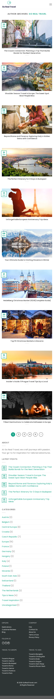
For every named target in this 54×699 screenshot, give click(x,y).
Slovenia (6, 570)
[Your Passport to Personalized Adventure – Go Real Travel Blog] (12, 4)
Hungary (6, 556)
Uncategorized (9, 605)
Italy (4, 561)
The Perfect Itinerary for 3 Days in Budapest (27, 179)
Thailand (6, 585)
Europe (5, 541)
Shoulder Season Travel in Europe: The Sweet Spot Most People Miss (27, 94)
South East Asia (9, 575)
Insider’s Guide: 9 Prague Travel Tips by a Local (27, 382)
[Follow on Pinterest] (8, 643)
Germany (6, 551)
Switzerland (7, 580)
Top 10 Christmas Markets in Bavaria (27, 341)
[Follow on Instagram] (6, 643)
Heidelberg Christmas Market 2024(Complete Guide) (27, 300)
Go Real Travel (37, 13)
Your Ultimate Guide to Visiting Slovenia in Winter (27, 260)
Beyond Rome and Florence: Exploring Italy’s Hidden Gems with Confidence (27, 137)
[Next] (41, 434)
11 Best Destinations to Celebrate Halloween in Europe (27, 422)
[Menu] (50, 4)
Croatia (5, 531)
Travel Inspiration (10, 600)
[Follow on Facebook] (3, 643)
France (5, 546)
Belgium (6, 522)
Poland (5, 566)
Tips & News (8, 595)
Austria (5, 517)
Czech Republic (9, 536)
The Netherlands (10, 590)
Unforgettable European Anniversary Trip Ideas (27, 219)
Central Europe (9, 527)
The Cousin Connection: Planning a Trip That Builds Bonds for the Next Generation (27, 52)
